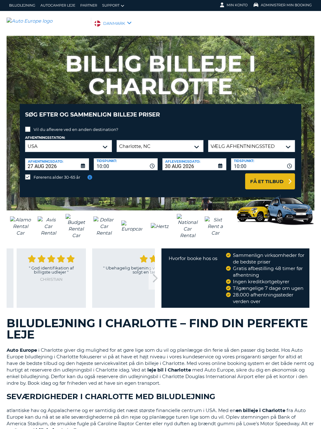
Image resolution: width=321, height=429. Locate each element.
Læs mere (134, 305)
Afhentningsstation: (45, 138)
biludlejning (22, 5)
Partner (88, 5)
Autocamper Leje (57, 5)
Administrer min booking (286, 5)
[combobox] (125, 164)
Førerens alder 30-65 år (57, 177)
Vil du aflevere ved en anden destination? (76, 129)
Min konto (237, 5)
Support (110, 5)
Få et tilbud (266, 181)
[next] (155, 278)
